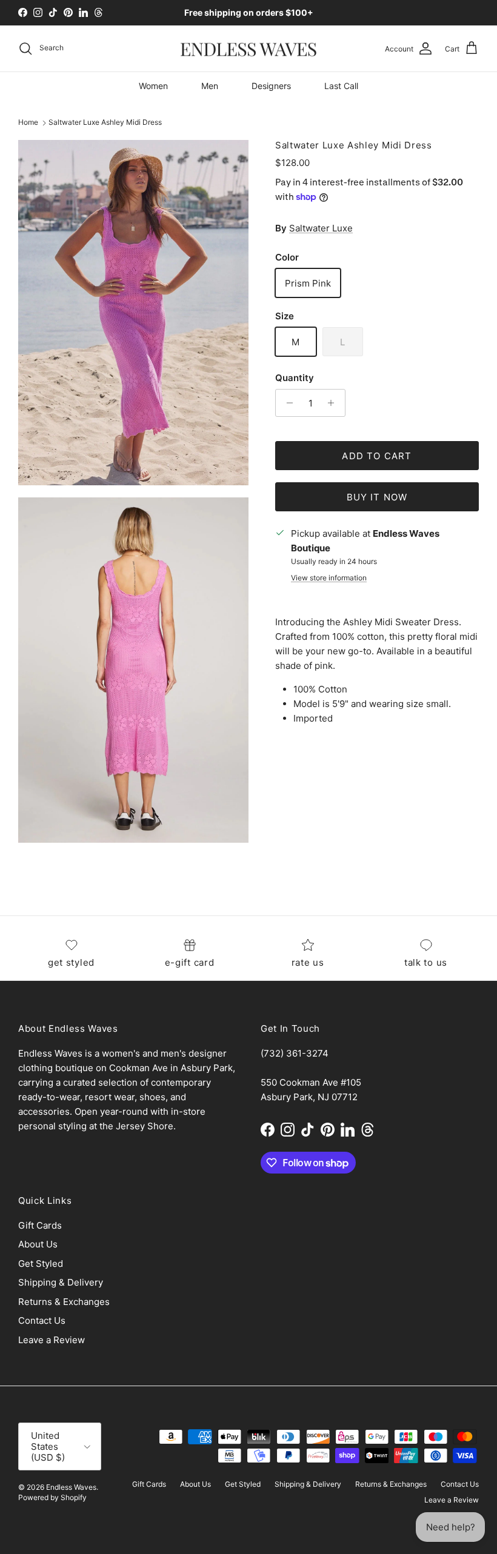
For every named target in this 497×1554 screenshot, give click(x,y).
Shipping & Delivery (60, 1282)
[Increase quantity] (334, 403)
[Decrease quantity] (286, 403)
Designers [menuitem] (271, 86)
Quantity (294, 378)
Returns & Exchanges (64, 1301)
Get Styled (40, 1263)
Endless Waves (71, 1487)
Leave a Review (51, 1340)
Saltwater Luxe (321, 228)
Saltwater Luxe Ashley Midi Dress (105, 122)
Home (28, 122)
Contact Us (41, 1320)
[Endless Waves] (248, 49)
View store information (329, 577)
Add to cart (377, 456)
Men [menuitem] (209, 86)
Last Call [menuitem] (341, 86)
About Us (38, 1244)
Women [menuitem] (153, 86)
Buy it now (377, 497)
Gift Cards (40, 1225)
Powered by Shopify (52, 1497)
